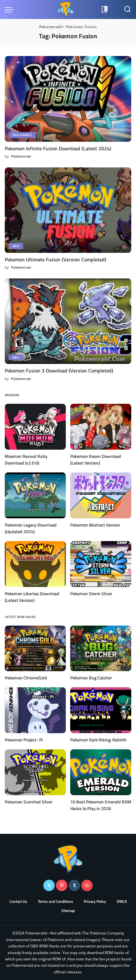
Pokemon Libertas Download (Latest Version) (32, 596)
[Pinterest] (61, 885)
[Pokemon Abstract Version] (100, 495)
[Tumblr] (74, 885)
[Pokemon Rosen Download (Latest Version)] (100, 427)
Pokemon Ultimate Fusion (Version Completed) (55, 259)
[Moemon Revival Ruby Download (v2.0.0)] (35, 427)
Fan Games (22, 135)
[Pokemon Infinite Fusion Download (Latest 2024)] (68, 98)
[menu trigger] (11, 9)
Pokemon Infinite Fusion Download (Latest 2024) (58, 148)
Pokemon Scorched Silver (29, 801)
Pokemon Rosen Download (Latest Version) (95, 459)
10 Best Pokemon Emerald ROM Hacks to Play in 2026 (100, 805)
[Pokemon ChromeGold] (35, 648)
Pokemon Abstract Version (95, 524)
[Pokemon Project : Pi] (35, 710)
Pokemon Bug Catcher (91, 677)
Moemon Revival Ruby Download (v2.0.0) (26, 459)
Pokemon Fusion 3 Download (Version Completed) (59, 370)
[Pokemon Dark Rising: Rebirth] (100, 710)
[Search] (127, 9)
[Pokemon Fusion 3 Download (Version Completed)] (68, 321)
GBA (15, 246)
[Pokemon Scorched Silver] (35, 772)
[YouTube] (87, 885)
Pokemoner (21, 156)
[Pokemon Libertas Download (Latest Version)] (35, 564)
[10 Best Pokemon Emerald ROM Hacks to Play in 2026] (100, 772)
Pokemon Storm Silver (91, 593)
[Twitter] (49, 885)
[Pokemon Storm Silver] (100, 564)
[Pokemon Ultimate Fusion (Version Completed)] (68, 210)
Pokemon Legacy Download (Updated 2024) (31, 528)
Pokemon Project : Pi (24, 739)
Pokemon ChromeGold (26, 677)
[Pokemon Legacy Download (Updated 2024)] (35, 495)
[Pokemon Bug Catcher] (100, 648)
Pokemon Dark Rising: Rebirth (98, 739)
